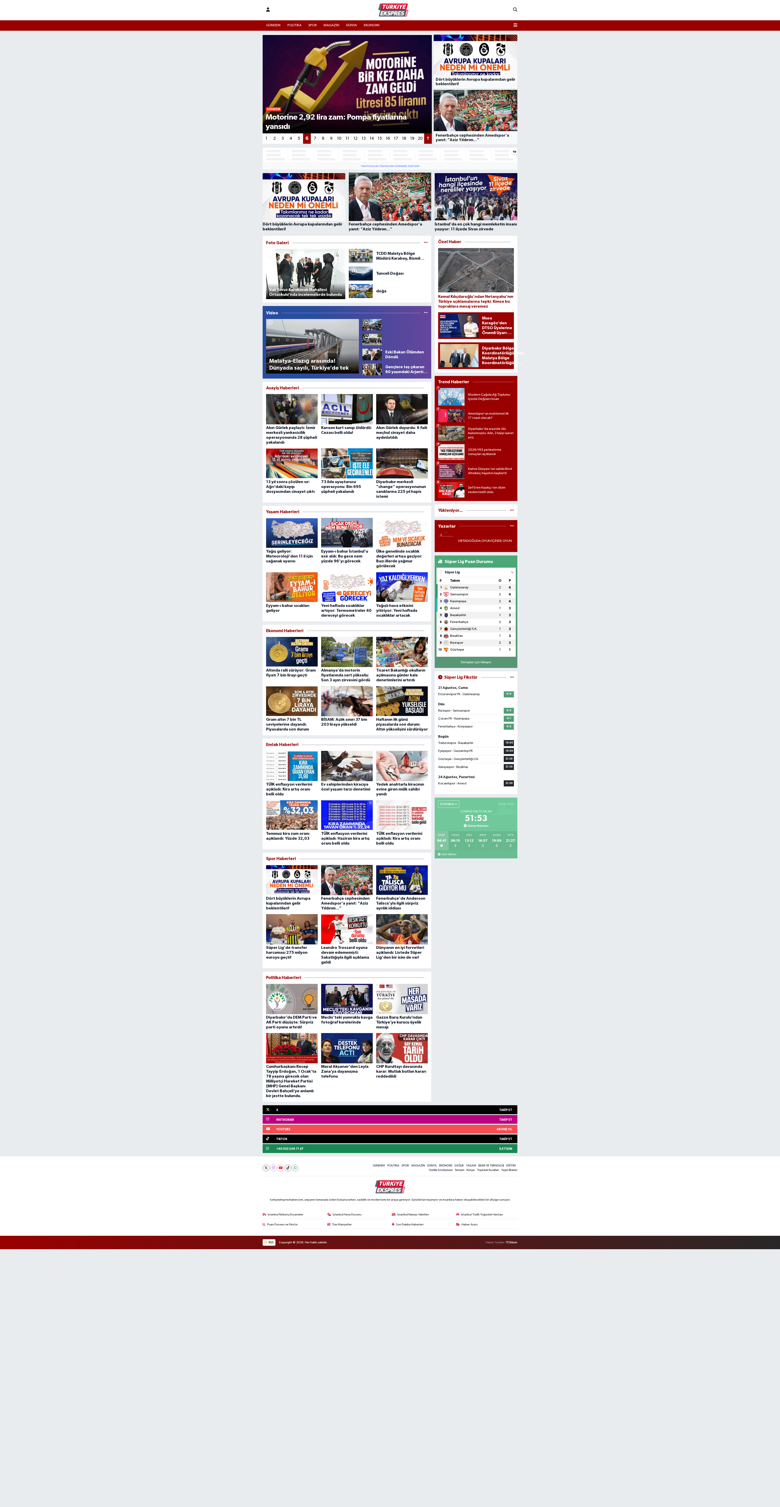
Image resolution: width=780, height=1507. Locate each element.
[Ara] (515, 10)
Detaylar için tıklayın (476, 662)
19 (412, 138)
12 (355, 138)
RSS (271, 1242)
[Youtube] (280, 1168)
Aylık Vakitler (448, 854)
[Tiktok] (288, 1168)
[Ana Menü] (515, 25)
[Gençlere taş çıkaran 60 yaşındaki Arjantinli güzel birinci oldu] (372, 369)
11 (347, 138)
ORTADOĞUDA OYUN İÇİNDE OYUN (485, 541)
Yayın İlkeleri (509, 1170)
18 (404, 138)
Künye (471, 1170)
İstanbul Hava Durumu (347, 1214)
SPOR (312, 25)
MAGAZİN (331, 25)
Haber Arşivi (470, 1224)
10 (339, 138)
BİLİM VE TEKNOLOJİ (491, 1165)
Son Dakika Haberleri (410, 1224)
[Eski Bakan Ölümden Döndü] (372, 354)
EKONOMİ (371, 25)
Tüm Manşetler (342, 1224)
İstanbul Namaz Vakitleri (413, 1214)
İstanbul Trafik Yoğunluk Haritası (482, 1214)
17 (396, 138)
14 (371, 138)
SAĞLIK (459, 1165)
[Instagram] (273, 1168)
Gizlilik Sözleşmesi (441, 1170)
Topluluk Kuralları (488, 1170)
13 (364, 138)
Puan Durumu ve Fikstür (282, 1224)
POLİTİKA (294, 25)
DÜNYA (351, 25)
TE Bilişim (511, 1242)
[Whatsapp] (295, 1168)
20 (420, 138)
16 (388, 138)
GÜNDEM (273, 25)
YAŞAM (471, 1165)
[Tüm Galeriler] (426, 243)
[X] (266, 1168)
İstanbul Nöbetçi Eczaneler (285, 1214)
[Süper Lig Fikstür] (512, 677)
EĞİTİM (511, 1165)
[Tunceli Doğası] (361, 273)
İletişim (459, 1170)
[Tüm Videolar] (426, 313)
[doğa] (361, 291)
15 (380, 138)
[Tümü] (512, 510)
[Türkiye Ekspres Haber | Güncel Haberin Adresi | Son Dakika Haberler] (393, 10)
